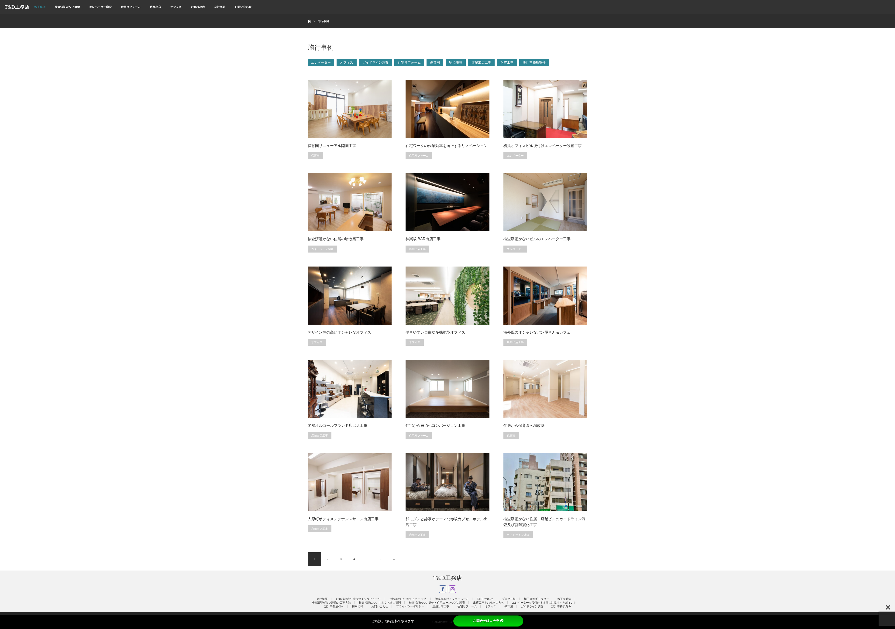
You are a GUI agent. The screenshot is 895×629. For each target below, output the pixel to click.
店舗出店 (155, 7)
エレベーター (321, 62)
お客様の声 (198, 7)
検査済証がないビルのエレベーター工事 (537, 239)
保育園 (435, 62)
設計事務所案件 (534, 62)
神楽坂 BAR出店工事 (423, 239)
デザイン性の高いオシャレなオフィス (339, 332)
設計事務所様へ (334, 606)
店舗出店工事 (481, 62)
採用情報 (357, 606)
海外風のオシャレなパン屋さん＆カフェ (537, 332)
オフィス (176, 7)
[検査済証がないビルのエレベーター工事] (545, 202)
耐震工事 (506, 62)
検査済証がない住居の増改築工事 (336, 239)
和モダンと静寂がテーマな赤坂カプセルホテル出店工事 (447, 522)
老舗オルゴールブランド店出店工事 (337, 425)
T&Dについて (485, 599)
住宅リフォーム (409, 62)
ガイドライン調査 (375, 62)
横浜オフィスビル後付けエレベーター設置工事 (542, 146)
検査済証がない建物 (67, 7)
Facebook (442, 589)
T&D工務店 (17, 7)
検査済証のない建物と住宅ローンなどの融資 (437, 602)
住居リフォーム (131, 7)
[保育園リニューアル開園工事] (350, 109)
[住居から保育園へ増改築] (545, 389)
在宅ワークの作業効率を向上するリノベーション (447, 146)
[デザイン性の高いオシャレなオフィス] (350, 296)
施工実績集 (564, 599)
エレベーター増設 (100, 7)
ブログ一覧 (509, 599)
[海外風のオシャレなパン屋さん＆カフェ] (545, 296)
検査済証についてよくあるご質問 (380, 602)
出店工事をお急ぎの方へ (488, 602)
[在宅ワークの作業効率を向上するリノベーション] (447, 109)
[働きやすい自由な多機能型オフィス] (447, 296)
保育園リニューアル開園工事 (332, 146)
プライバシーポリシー (410, 606)
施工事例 (39, 7)
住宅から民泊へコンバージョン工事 (435, 425)
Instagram (452, 589)
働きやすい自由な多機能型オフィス (435, 332)
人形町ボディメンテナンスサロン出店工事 (343, 519)
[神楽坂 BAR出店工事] (447, 202)
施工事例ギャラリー (536, 599)
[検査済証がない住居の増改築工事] (350, 202)
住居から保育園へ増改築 (523, 425)
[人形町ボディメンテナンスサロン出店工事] (350, 482)
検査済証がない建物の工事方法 (331, 602)
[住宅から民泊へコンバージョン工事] (447, 389)
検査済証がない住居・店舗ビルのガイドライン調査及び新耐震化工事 (544, 522)
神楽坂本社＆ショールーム (452, 599)
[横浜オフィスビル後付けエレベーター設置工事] (545, 109)
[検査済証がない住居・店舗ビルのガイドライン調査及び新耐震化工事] (545, 482)
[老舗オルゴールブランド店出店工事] (350, 389)
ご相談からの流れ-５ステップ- (408, 599)
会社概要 (219, 7)
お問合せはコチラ (486, 621)
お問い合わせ (243, 7)
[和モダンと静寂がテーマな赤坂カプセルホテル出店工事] (447, 482)
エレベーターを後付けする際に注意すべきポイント (544, 602)
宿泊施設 (455, 62)
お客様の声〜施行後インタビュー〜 (358, 599)
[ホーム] (309, 15)
